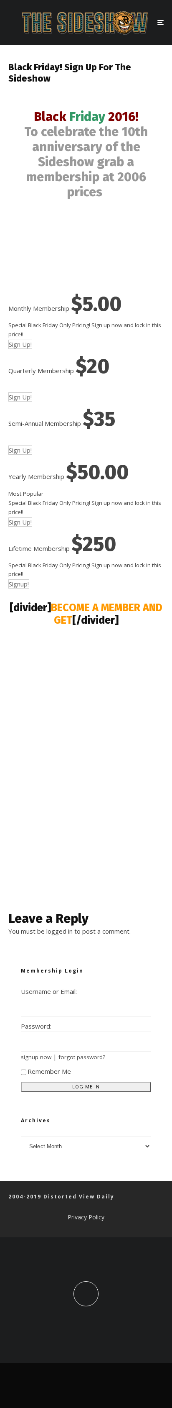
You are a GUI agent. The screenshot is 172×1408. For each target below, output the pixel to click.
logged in (59, 931)
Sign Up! (20, 344)
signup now (36, 1057)
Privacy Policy (86, 1217)
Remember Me (49, 1071)
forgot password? (81, 1057)
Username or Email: (49, 991)
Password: (36, 1026)
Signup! (19, 584)
